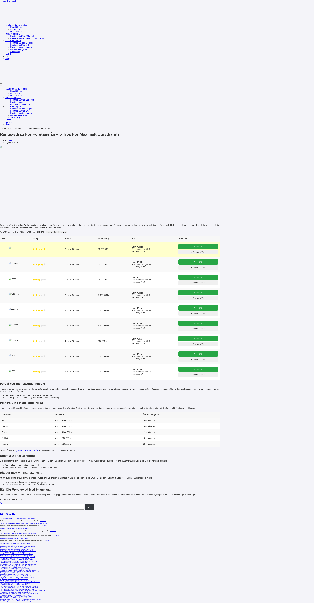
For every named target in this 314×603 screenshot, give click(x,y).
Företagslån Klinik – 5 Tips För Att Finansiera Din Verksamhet (18, 533)
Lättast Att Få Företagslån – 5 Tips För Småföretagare (16, 558)
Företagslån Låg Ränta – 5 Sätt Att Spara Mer (13, 584)
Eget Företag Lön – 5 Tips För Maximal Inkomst (14, 579)
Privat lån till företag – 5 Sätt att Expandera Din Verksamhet (17, 598)
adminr (10, 140)
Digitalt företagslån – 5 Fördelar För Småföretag (14, 562)
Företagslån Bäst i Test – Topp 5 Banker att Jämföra (15, 568)
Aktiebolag (15, 29)
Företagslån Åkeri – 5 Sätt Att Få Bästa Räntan (14, 574)
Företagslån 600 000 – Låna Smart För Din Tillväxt (15, 595)
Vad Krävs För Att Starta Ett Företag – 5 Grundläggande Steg (18, 557)
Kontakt (8, 56)
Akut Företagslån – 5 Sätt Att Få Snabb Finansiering (15, 601)
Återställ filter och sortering (56, 232)
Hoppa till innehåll (8, 1)
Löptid (68, 239)
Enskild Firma (16, 27)
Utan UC (6, 232)
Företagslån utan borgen (21, 47)
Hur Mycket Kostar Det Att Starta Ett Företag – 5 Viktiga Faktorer (19, 593)
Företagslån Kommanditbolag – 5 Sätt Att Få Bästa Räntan (17, 589)
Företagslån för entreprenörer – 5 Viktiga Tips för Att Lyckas (18, 546)
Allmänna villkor (198, 252)
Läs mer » (43, 521)
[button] (27, 25)
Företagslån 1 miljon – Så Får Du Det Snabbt (13, 567)
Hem (1, 128)
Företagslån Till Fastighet (21, 43)
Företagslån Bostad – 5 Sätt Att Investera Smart (14, 538)
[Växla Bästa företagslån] (42, 98)
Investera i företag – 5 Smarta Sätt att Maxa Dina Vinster (16, 554)
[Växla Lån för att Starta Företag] (42, 89)
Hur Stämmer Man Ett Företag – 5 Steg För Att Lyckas (16, 596)
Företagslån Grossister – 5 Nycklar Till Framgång (15, 592)
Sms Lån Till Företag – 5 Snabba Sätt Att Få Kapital (15, 548)
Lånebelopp (103, 239)
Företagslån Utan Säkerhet (22, 36)
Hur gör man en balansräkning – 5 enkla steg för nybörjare (17, 577)
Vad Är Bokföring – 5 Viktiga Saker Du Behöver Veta (15, 543)
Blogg (8, 59)
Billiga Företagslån (18, 49)
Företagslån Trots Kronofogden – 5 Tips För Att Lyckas (16, 549)
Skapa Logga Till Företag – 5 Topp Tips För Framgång (16, 565)
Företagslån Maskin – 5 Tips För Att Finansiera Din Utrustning (18, 561)
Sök (1, 503)
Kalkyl (8, 54)
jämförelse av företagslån (27, 450)
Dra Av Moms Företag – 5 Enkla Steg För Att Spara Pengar (17, 518)
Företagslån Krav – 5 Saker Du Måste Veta (13, 573)
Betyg (35, 239)
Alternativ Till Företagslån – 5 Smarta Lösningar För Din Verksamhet (20, 545)
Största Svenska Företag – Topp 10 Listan (12, 552)
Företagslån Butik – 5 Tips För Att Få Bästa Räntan (15, 583)
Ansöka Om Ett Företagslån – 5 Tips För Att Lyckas (15, 528)
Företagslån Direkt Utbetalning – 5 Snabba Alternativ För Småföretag (20, 582)
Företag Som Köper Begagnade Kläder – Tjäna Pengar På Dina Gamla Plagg (22, 590)
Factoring (39, 232)
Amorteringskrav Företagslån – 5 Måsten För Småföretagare (18, 570)
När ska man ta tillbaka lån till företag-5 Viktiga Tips (15, 580)
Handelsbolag (16, 32)
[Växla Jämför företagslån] (42, 107)
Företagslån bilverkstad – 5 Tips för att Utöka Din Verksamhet (18, 576)
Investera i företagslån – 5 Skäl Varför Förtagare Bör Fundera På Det (20, 599)
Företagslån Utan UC (19, 45)
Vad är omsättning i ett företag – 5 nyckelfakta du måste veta (18, 564)
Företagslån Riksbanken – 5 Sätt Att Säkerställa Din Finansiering (19, 586)
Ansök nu (198, 247)
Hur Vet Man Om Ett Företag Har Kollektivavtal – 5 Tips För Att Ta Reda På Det (23, 523)
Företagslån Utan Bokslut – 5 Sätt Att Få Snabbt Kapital (16, 559)
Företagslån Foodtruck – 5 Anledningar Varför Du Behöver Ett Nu (19, 571)
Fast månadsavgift (23, 232)
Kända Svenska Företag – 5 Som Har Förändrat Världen (16, 555)
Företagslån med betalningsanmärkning (27, 38)
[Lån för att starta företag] (38, 21)
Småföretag (15, 52)
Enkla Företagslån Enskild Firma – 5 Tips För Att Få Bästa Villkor (19, 587)
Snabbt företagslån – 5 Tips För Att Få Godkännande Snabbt (18, 551)
